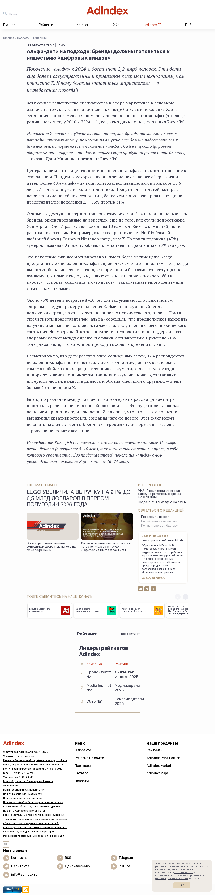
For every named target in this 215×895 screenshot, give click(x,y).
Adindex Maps (158, 773)
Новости (23, 38)
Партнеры (83, 766)
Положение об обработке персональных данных (33, 802)
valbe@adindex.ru (153, 578)
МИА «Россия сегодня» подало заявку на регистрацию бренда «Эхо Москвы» (159, 494)
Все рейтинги (130, 634)
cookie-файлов (183, 872)
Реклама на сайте (89, 758)
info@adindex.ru (24, 875)
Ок (182, 885)
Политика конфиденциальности (22, 793)
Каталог (81, 773)
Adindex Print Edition (163, 758)
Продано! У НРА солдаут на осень (162, 502)
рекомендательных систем (171, 878)
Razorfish (176, 122)
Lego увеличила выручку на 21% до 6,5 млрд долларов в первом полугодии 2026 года (79, 499)
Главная (8, 38)
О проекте (83, 750)
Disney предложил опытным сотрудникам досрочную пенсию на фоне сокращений (51, 547)
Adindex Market (159, 766)
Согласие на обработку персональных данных (31, 806)
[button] (185, 597)
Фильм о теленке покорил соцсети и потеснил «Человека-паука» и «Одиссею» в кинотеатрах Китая (106, 547)
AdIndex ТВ (153, 25)
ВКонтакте (20, 866)
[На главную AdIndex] (107, 10)
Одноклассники (78, 866)
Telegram (126, 858)
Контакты (19, 858)
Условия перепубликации (18, 756)
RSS (68, 858)
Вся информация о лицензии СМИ (23, 789)
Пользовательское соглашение (22, 798)
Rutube (124, 866)
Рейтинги (155, 750)
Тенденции (40, 38)
